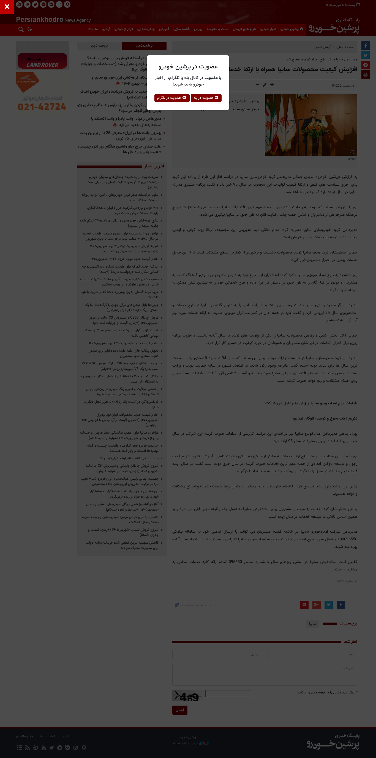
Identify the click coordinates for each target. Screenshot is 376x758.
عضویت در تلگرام (169, 98)
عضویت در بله (204, 98)
